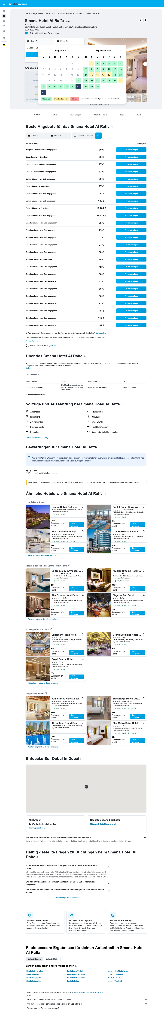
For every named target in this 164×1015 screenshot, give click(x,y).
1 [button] (72, 63)
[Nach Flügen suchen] (4, 11)
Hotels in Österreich (34, 971)
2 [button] (78, 63)
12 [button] (55, 74)
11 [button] (49, 74)
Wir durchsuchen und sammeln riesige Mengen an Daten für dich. (55, 1003)
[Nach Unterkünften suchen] (4, 16)
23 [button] (78, 80)
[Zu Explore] (4, 31)
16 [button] (78, 74)
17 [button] (43, 80)
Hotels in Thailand (114, 981)
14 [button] (66, 74)
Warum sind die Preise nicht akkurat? (43, 1008)
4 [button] (49, 69)
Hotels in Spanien (33, 981)
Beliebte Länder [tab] (34, 959)
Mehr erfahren (101, 333)
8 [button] (72, 69)
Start (26, 14)
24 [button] (43, 86)
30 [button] (78, 86)
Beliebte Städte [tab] (52, 959)
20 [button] (61, 80)
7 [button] (66, 69)
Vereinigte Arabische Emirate (40, 14)
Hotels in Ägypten (33, 977)
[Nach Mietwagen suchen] (4, 21)
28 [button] (66, 86)
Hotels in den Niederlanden (118, 971)
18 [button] (49, 80)
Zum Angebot (74, 524)
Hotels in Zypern (113, 977)
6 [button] (60, 69)
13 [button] (61, 74)
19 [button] (55, 80)
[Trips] (4, 38)
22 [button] (72, 80)
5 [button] (55, 69)
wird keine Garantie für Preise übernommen (88, 992)
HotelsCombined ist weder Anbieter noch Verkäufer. (49, 999)
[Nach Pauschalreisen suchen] (4, 26)
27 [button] (61, 86)
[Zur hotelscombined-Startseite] (18, 4)
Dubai (77, 14)
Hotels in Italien (73, 981)
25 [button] (49, 86)
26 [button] (55, 86)
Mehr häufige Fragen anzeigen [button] (68, 897)
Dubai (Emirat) (62, 14)
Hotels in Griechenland (76, 977)
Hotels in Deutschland (76, 974)
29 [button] (72, 86)
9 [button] (78, 69)
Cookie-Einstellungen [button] (34, 341)
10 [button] (43, 74)
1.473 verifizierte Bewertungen (46, 33)
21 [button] (66, 80)
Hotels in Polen (32, 974)
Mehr (28, 368)
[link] (42, 555)
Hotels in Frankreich (115, 974)
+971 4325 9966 (32, 29)
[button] (4, 3)
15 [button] (72, 74)
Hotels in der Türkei (75, 971)
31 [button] (43, 92)
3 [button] (43, 69)
